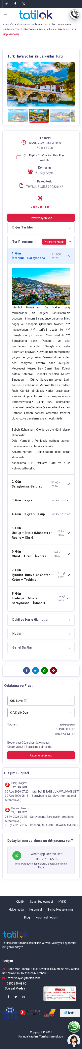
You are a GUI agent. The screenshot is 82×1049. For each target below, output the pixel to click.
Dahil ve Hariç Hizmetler (30, 620)
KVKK (62, 901)
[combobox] (41, 700)
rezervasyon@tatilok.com (23, 978)
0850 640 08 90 (16, 983)
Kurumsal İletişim (47, 917)
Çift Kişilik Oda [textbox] (19, 712)
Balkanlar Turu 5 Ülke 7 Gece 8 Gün (51, 24)
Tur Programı (38, 242)
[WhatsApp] (74, 1027)
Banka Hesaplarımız (60, 909)
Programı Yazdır (54, 241)
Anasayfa (7, 24)
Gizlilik (20, 901)
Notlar (17, 633)
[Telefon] (74, 14)
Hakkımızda (16, 909)
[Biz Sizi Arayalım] (74, 1041)
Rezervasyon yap (41, 218)
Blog (27, 917)
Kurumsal (35, 909)
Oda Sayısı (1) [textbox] (18, 700)
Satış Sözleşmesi (41, 901)
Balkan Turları (22, 24)
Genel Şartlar (22, 647)
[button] (12, 84)
